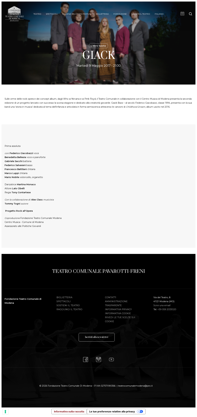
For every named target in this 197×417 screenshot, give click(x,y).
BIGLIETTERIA (64, 297)
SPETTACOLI (63, 301)
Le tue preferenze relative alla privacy (112, 411)
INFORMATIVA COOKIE (118, 313)
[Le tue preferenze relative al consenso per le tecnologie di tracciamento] (5, 412)
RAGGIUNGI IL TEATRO (69, 309)
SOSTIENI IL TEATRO (68, 305)
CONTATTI (110, 297)
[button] (96, 337)
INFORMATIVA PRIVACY (118, 309)
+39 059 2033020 (166, 309)
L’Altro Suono (98, 45)
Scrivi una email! (162, 305)
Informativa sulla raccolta (69, 411)
